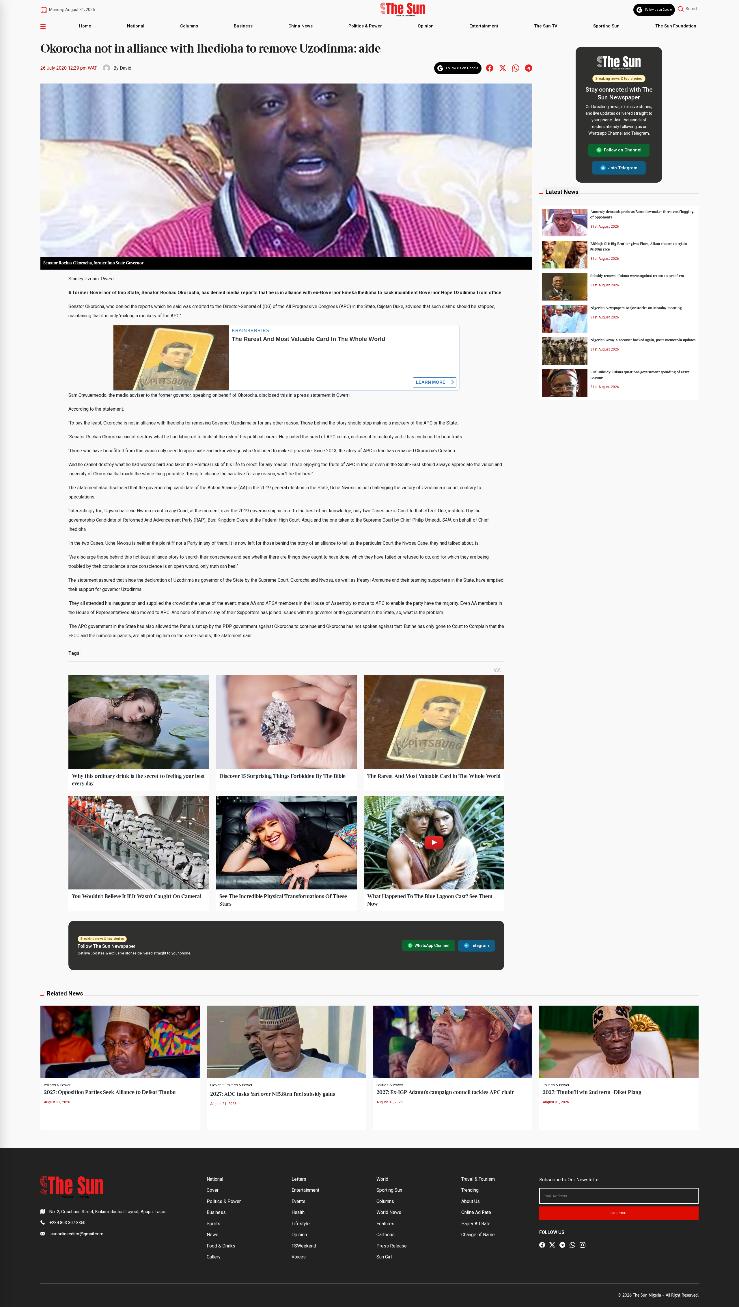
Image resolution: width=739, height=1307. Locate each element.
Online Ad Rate (476, 1212)
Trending (470, 1190)
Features (385, 1223)
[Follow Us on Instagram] (582, 1244)
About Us (470, 1201)
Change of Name (478, 1234)
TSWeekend (304, 1246)
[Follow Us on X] (552, 1244)
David (125, 68)
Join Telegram (622, 167)
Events (298, 1201)
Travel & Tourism (478, 1179)
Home (85, 26)
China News (300, 26)
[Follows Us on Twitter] (502, 68)
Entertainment (483, 26)
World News (388, 1212)
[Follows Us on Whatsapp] (515, 68)
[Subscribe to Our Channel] (562, 1244)
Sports (213, 1223)
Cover (215, 1085)
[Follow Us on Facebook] (542, 1244)
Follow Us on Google (658, 9)
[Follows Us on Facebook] (489, 68)
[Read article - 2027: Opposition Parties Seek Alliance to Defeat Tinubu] (120, 1041)
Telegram (480, 945)
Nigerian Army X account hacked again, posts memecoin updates (642, 340)
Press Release (391, 1246)
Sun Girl (384, 1257)
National (135, 26)
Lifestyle (301, 1223)
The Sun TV (545, 26)
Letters (299, 1179)
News (213, 1234)
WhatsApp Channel (432, 945)
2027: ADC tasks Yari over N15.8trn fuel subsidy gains (272, 1094)
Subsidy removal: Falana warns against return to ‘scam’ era (637, 275)
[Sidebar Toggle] (43, 26)
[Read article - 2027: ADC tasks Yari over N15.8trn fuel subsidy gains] (286, 1041)
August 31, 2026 (57, 1102)
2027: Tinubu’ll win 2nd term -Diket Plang (592, 1092)
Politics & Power (365, 26)
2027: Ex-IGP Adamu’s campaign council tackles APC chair (445, 1092)
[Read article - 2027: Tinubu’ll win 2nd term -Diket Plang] (619, 1041)
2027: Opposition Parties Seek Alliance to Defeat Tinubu (110, 1092)
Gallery (214, 1257)
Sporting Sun (606, 26)
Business (243, 26)
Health (298, 1212)
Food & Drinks (221, 1246)
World (382, 1179)
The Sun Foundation (675, 26)
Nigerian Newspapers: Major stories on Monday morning (636, 307)
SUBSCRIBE (619, 1213)
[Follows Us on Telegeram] (528, 68)
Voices (299, 1257)
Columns (189, 26)
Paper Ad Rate (475, 1223)
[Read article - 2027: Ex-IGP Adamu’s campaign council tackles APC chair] (452, 1041)
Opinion (426, 26)
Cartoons (385, 1234)
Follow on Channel (622, 150)
